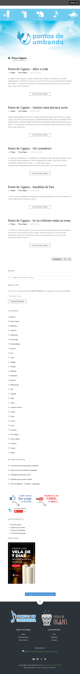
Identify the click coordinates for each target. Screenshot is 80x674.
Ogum (12, 403)
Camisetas (54, 637)
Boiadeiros (13, 326)
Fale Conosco (23, 640)
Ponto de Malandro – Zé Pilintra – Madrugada (25, 484)
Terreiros (13, 443)
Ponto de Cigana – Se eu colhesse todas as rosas (39, 220)
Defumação (14, 335)
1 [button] (31, 24)
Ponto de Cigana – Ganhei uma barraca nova (38, 107)
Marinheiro (13, 376)
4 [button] (40, 24)
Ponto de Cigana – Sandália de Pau (31, 187)
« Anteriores (57, 259)
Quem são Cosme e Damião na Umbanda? (23, 470)
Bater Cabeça (14, 321)
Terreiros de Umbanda (18, 530)
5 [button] (43, 24)
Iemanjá (13, 366)
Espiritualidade (15, 344)
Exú (11, 353)
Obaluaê (13, 394)
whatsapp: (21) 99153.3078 (52, 665)
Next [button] (76, 15)
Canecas (54, 640)
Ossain (12, 412)
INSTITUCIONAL (23, 630)
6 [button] (46, 24)
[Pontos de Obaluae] (40, 15)
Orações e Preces (16, 407)
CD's (54, 634)
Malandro (13, 371)
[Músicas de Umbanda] (56, 15)
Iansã (12, 357)
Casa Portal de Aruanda (18, 533)
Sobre (23, 634)
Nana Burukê (14, 385)
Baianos (13, 317)
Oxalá (12, 416)
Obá (11, 389)
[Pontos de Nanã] (24, 15)
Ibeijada (13, 362)
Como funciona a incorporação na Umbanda (24, 465)
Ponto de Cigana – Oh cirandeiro (29, 148)
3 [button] (37, 24)
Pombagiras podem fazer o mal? (20, 475)
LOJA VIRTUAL (54, 630)
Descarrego (14, 339)
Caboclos (13, 330)
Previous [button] (4, 15)
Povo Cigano (22, 72)
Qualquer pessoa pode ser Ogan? (21, 479)
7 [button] (49, 24)
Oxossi (12, 421)
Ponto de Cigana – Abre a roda (28, 69)
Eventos (13, 348)
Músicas (13, 380)
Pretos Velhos (15, 439)
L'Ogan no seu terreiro (18, 527)
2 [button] (34, 24)
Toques (12, 448)
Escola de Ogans (16, 524)
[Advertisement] (48, 557)
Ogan (12, 398)
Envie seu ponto (23, 637)
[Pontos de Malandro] (8, 15)
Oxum (12, 425)
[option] (8, 15)
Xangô (12, 452)
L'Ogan (13, 72)
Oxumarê (13, 430)
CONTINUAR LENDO (40, 94)
